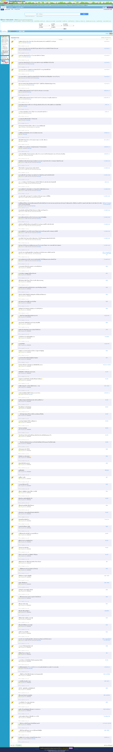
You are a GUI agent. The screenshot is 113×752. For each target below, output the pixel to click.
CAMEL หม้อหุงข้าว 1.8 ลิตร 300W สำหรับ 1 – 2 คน (29, 385)
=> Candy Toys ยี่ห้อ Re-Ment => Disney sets (28, 118)
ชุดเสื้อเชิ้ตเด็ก (21, 470)
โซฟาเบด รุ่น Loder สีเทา (24, 547)
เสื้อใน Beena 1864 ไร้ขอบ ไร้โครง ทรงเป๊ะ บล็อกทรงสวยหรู (31, 280)
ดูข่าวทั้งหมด (2, 5)
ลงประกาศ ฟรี (7, 9)
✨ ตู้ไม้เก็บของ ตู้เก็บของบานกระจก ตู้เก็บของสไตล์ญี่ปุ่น (30, 730)
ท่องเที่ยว (64, 21)
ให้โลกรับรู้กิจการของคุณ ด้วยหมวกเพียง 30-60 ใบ (29, 167)
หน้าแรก (3, 19)
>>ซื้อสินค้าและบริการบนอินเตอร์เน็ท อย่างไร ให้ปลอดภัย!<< (4, 47)
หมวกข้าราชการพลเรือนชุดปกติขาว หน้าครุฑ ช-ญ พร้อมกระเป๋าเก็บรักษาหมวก (35, 638)
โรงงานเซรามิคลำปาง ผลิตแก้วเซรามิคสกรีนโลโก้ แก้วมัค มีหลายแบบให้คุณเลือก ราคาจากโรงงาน (39, 76)
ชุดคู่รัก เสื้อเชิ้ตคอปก (23, 582)
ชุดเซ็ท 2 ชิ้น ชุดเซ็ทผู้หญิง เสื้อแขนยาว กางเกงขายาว (29, 709)
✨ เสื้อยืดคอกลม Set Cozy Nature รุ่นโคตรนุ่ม (28, 568)
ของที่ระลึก (98, 21)
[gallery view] (111, 33)
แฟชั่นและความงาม (49, 21)
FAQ (12, 9)
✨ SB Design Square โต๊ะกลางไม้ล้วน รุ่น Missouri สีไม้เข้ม (31, 414)
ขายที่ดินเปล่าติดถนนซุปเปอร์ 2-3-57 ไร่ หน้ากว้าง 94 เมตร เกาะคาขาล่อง (34, 90)
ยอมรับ (71, 748)
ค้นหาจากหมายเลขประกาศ (30, 16)
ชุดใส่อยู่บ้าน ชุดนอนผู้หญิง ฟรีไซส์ (26, 589)
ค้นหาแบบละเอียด (39, 16)
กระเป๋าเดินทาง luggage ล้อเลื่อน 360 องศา (27, 273)
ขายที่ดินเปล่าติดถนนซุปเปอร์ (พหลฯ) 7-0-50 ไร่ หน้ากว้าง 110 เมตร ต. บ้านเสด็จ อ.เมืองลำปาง (38, 97)
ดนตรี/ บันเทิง (70, 21)
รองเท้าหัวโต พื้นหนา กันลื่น (24, 526)
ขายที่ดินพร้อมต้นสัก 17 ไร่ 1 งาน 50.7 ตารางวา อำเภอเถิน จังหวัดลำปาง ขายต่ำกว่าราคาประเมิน (39, 667)
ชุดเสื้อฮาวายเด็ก (22, 477)
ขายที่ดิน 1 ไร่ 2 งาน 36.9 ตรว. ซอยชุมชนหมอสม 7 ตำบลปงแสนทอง (33, 146)
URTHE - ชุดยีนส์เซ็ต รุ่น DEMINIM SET (27, 688)
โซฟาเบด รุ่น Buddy (23, 428)
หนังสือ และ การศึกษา (79, 21)
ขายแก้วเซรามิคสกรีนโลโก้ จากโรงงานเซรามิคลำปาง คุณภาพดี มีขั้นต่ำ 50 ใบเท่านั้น (36, 62)
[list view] (110, 33)
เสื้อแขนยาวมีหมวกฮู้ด (23, 603)
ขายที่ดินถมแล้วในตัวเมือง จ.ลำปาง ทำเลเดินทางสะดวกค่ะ (31, 132)
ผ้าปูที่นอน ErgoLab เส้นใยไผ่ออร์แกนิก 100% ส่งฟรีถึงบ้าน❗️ (31, 399)
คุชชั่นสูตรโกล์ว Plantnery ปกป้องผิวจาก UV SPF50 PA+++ (31, 308)
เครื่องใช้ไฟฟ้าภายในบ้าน (38, 21)
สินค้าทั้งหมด (4, 31)
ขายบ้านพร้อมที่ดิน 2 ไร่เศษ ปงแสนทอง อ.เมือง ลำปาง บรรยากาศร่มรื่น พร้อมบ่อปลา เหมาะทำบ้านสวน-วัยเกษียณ (42, 153)
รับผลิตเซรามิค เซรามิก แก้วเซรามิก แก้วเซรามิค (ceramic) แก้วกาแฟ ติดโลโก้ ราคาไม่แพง (37, 41)
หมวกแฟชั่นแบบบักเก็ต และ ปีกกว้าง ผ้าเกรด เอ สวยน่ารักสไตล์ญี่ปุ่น (32, 217)
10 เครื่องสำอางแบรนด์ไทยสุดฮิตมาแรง (27, 336)
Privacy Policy (17, 9)
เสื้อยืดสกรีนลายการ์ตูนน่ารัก (24, 653)
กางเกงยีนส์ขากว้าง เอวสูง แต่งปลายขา (27, 702)
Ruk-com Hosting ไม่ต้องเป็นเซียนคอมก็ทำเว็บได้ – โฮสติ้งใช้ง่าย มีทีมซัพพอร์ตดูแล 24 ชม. (37, 83)
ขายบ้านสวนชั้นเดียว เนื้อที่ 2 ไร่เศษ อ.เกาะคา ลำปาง (29, 392)
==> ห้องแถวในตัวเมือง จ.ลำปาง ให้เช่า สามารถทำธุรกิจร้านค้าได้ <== (33, 111)
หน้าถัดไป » (19, 745)
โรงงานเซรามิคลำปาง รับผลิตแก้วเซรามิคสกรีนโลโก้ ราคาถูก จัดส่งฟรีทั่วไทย (34, 69)
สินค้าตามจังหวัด (10, 19)
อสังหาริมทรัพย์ (16, 21)
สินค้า (2, 9)
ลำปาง (16, 19)
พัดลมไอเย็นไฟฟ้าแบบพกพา (24, 463)
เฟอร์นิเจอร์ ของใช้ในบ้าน (26, 21)
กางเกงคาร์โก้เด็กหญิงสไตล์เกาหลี (26, 645)
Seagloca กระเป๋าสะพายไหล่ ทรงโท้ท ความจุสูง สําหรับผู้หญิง (31, 350)
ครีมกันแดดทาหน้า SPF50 (24, 449)
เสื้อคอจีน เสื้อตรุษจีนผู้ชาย (24, 610)
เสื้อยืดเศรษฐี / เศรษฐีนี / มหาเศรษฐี (26, 617)
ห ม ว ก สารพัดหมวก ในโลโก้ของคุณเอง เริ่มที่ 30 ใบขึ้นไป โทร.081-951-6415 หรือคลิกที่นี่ (37, 182)
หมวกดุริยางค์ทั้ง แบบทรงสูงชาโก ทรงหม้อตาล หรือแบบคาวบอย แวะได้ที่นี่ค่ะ (34, 196)
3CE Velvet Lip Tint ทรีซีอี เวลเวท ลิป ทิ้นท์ (27, 301)
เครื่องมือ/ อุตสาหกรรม (90, 21)
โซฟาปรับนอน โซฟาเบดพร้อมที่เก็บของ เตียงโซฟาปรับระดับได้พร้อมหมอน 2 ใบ (35, 435)
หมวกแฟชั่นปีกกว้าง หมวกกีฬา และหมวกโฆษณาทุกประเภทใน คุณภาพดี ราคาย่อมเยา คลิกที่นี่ (38, 231)
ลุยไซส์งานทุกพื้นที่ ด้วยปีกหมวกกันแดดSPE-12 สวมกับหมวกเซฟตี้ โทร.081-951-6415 (36, 224)
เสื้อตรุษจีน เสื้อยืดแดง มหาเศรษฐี (25, 624)
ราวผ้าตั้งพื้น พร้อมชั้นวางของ (25, 681)
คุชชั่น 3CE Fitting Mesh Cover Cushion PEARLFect (29, 329)
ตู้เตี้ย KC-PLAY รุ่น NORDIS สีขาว (26, 540)
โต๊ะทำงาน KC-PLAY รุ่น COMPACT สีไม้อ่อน (28, 554)
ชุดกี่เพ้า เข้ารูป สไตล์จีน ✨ (24, 631)
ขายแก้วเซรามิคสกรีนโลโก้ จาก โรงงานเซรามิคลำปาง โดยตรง (32, 55)
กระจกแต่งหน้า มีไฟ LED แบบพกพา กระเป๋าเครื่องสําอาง (30, 266)
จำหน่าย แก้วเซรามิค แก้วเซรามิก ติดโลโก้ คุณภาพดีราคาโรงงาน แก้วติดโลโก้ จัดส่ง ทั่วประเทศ (38, 48)
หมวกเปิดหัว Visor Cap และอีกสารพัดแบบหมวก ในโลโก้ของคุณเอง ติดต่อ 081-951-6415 (37, 238)
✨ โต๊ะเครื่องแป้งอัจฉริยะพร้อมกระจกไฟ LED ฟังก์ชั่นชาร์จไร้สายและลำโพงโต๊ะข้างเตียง (37, 442)
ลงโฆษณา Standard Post (106, 37)
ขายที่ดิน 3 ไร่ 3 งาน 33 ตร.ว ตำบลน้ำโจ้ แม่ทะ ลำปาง (30, 737)
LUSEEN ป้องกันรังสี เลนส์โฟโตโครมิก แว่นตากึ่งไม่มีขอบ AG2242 (32, 287)
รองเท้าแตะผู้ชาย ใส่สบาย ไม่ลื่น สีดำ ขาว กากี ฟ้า (29, 716)
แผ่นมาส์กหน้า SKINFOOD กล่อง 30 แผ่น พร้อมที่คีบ (29, 322)
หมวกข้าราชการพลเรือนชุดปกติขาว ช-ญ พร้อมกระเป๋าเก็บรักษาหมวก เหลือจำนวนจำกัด (37, 252)
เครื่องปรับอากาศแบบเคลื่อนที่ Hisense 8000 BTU (29, 512)
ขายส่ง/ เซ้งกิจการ (106, 21)
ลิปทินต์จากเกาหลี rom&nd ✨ (25, 456)
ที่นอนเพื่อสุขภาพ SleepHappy (25, 406)
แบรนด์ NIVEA (22, 343)
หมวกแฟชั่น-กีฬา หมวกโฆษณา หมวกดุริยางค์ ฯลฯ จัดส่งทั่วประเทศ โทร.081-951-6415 (36, 175)
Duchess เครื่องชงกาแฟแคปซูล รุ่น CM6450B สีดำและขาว (31, 364)
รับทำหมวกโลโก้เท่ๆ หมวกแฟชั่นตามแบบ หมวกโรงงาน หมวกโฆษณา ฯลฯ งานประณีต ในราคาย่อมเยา (40, 245)
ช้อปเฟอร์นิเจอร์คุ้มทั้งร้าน (24, 519)
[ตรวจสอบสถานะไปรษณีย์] (4, 63)
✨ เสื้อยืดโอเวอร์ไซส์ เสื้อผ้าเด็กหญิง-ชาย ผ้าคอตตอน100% (31, 674)
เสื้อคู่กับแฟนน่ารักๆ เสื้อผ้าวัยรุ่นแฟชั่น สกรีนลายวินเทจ (30, 561)
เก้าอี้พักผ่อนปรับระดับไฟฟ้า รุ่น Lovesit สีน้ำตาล (28, 533)
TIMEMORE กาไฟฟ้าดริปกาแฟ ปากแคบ (27, 371)
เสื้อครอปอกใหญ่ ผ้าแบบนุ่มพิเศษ (25, 695)
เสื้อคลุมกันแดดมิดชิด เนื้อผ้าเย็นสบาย (26, 505)
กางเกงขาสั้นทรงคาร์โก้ (23, 484)
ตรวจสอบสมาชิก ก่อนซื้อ (108, 9)
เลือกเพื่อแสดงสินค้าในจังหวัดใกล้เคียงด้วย (26, 19)
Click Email (29, 42)
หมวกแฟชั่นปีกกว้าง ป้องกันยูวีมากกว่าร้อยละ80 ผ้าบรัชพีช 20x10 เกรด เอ (34, 189)
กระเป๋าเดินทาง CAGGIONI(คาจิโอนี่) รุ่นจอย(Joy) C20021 (30, 660)
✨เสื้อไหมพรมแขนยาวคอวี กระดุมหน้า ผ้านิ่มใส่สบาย (30, 596)
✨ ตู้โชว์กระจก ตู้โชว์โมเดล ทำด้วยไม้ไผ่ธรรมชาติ (29, 723)
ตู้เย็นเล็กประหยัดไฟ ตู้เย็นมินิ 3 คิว (25, 498)
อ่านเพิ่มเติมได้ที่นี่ (65, 748)
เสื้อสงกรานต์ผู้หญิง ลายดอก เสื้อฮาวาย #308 (28, 491)
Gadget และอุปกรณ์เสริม (6, 21)
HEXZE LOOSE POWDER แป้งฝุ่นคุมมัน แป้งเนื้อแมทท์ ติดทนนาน (32, 294)
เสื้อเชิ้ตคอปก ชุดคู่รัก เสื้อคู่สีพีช (25, 575)
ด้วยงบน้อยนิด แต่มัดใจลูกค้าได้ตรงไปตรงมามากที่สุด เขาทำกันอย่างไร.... (34, 210)
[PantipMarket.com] (13, 3)
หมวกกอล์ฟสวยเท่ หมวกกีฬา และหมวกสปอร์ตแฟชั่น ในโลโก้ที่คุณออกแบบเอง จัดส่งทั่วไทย (37, 259)
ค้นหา (84, 14)
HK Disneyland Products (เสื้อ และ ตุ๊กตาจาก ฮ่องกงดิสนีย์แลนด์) (32, 125)
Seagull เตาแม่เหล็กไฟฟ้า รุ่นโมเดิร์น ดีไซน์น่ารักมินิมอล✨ (31, 378)
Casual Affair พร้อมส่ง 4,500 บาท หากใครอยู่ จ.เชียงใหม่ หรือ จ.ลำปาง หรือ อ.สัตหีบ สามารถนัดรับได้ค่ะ (40, 104)
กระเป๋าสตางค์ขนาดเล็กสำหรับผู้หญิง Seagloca (28, 357)
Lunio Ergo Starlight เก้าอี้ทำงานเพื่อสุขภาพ (28, 421)
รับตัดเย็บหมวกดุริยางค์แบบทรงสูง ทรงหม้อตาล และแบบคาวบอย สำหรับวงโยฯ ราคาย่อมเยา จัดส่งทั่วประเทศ (41, 160)
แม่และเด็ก (58, 21)
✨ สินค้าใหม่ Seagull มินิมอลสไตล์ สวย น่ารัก (28, 315)
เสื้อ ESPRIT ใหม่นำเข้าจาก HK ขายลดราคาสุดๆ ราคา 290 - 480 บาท (33, 139)
